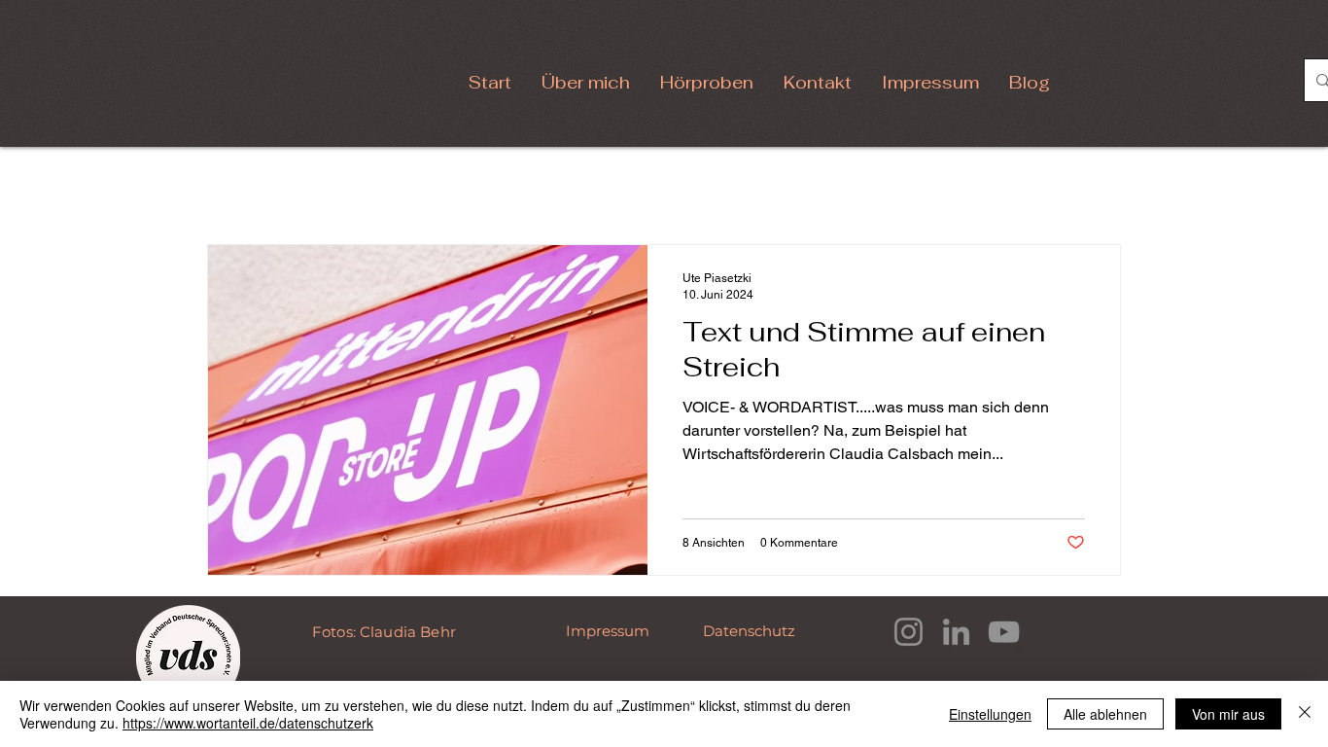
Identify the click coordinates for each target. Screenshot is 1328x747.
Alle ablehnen (1105, 714)
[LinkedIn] (956, 632)
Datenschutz (751, 631)
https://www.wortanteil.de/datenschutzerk (247, 722)
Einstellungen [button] (990, 714)
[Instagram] (908, 632)
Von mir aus (1228, 714)
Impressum (609, 631)
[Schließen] (1304, 713)
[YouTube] (1004, 632)
